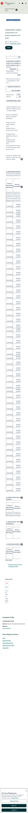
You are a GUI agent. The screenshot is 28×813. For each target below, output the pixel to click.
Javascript (5, 648)
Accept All (14, 810)
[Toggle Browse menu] (22, 10)
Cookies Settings (14, 801)
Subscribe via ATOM (8, 645)
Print (3, 638)
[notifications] (22, 3)
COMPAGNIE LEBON (15, 43)
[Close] (26, 790)
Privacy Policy (14, 798)
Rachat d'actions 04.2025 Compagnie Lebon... (6, 595)
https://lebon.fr (6, 628)
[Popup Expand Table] (22, 159)
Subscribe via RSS (7, 643)
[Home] (8, 3)
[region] (14, 801)
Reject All (14, 805)
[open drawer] (25, 3)
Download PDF (6, 640)
